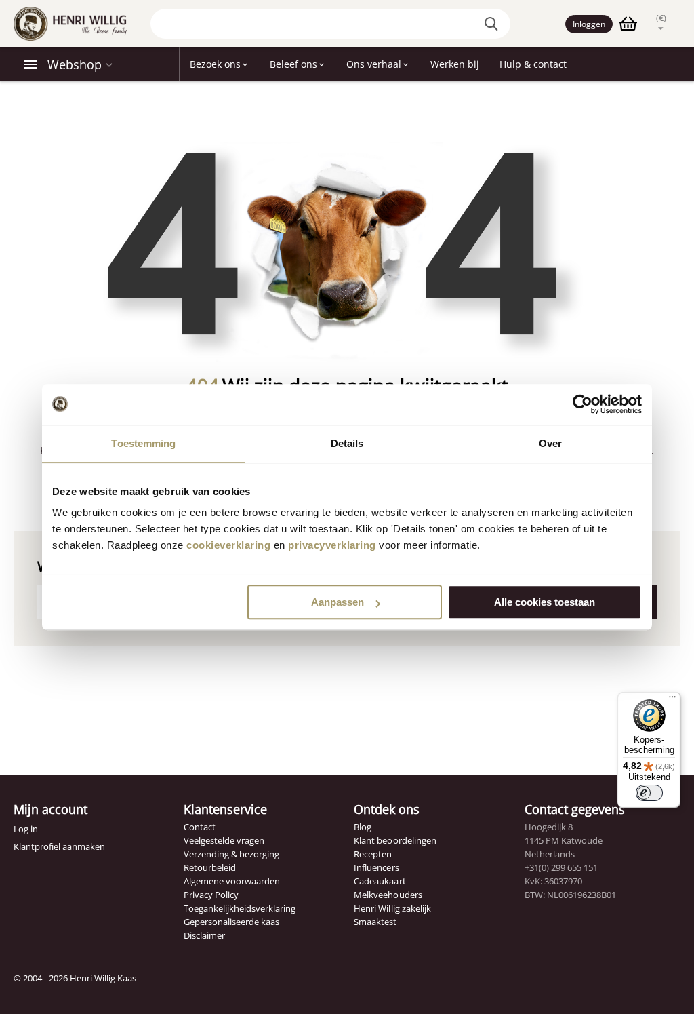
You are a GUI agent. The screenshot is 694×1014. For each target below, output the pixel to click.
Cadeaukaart (379, 881)
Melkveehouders (388, 895)
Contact (200, 827)
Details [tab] (347, 443)
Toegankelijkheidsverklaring (239, 908)
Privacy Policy (211, 895)
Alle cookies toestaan (544, 602)
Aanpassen (337, 602)
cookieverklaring (228, 545)
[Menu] (672, 700)
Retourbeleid (210, 867)
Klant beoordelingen (395, 840)
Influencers (376, 867)
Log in (26, 829)
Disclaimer (204, 935)
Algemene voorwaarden (232, 881)
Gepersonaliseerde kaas (231, 922)
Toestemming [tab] (143, 443)
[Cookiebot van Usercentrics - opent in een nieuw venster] (582, 404)
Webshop (74, 64)
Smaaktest (375, 922)
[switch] (649, 793)
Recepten (373, 854)
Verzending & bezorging (231, 854)
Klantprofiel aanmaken (59, 846)
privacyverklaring (332, 545)
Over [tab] (550, 443)
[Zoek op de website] (493, 24)
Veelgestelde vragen (224, 840)
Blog (362, 827)
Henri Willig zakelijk (392, 908)
